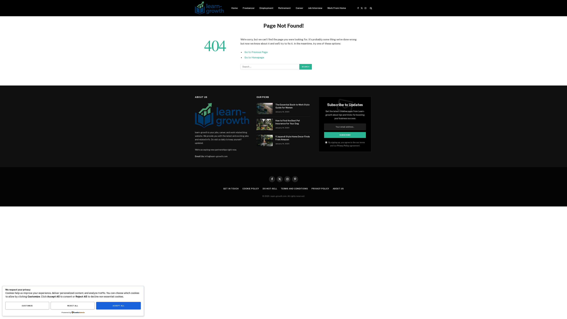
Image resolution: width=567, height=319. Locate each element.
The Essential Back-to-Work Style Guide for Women (292, 106)
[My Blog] (209, 8)
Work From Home (336, 8)
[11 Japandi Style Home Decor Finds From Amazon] (264, 140)
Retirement (284, 8)
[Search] (370, 8)
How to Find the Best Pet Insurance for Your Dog (287, 122)
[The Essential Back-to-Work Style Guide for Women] (264, 108)
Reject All (72, 306)
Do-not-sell (270, 189)
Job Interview (315, 8)
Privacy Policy (343, 146)
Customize (27, 306)
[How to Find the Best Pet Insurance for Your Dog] (264, 124)
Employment (266, 8)
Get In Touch (231, 189)
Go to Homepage (254, 57)
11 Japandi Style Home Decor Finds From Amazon (292, 138)
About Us (338, 189)
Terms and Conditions (294, 189)
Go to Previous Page (256, 52)
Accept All (118, 306)
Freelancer (249, 8)
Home (234, 8)
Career (299, 8)
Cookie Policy (250, 189)
